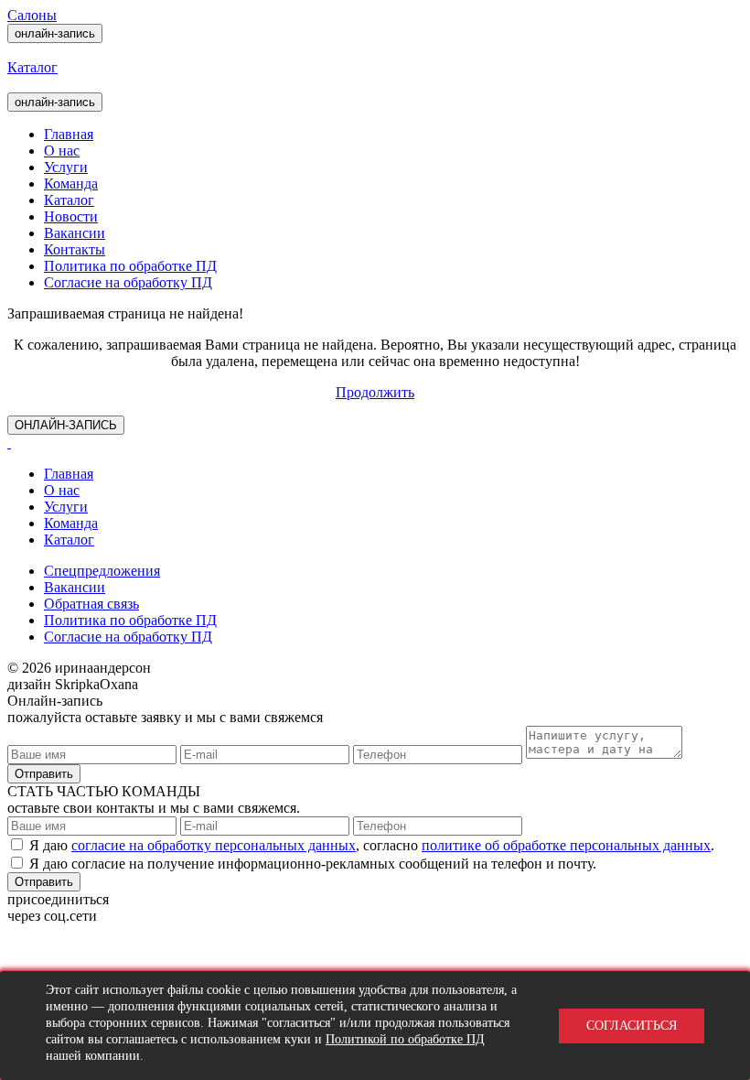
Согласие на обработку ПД (128, 282)
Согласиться (631, 1025)
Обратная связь (91, 603)
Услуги (66, 167)
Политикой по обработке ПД (405, 1039)
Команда (71, 183)
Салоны (32, 15)
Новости (71, 216)
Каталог (69, 200)
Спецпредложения (102, 570)
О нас (62, 150)
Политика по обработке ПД (130, 266)
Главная (68, 134)
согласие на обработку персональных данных (213, 845)
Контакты (74, 249)
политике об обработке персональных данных (566, 845)
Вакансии (74, 233)
